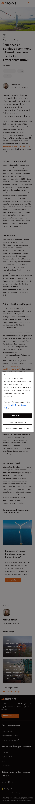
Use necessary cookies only (15, 428)
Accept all (15, 416)
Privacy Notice (12, 405)
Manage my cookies (16, 422)
